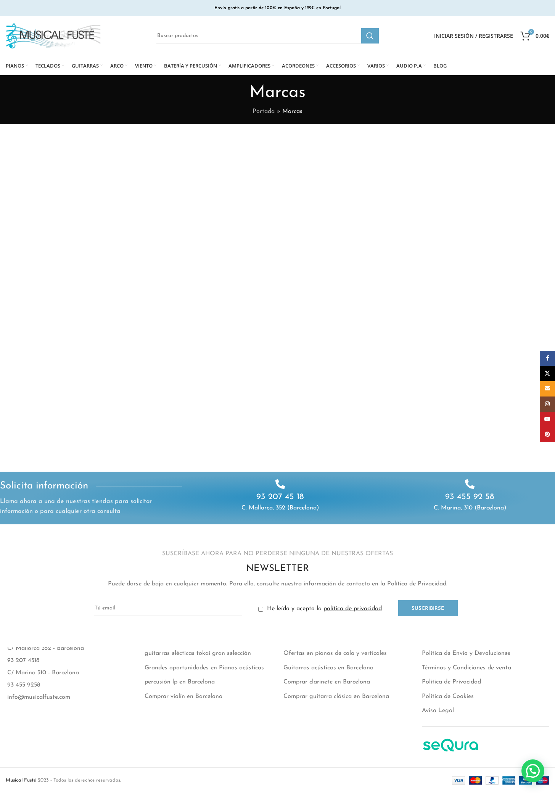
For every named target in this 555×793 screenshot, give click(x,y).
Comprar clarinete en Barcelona (326, 682)
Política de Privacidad (451, 682)
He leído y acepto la (323, 609)
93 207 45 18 (280, 497)
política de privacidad (352, 609)
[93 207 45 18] (280, 484)
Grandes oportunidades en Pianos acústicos (204, 668)
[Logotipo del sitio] (53, 35)
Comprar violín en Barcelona (183, 696)
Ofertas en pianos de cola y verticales (335, 653)
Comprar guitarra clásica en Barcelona (336, 696)
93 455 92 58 (469, 497)
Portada (264, 111)
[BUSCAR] (370, 36)
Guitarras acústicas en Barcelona (328, 668)
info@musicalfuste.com (38, 697)
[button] (532, 770)
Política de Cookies (448, 696)
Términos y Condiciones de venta (466, 668)
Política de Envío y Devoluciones (466, 653)
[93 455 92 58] (470, 484)
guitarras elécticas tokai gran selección (198, 653)
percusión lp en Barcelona (180, 682)
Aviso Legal (438, 711)
